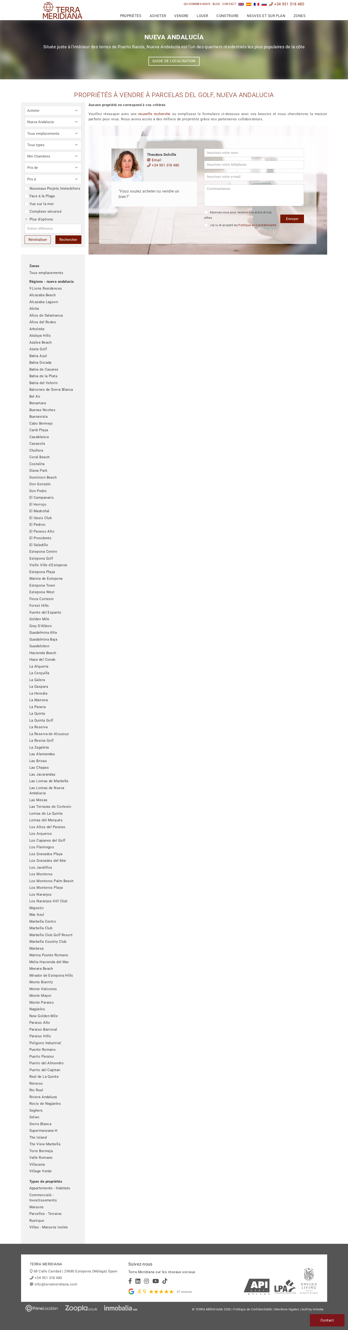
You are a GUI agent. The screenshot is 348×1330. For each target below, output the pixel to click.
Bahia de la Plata (43, 376)
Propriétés (131, 16)
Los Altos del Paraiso (47, 827)
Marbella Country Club (48, 941)
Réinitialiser (37, 240)
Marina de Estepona (46, 578)
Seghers (36, 1110)
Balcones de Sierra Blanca (51, 389)
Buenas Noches (42, 410)
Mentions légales (286, 1309)
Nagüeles (37, 1009)
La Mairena (38, 700)
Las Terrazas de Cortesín (50, 806)
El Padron (37, 524)
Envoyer (292, 219)
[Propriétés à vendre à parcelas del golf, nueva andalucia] (256, 4)
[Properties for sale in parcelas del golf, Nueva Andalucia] (241, 4)
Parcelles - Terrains (45, 1214)
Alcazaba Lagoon (43, 302)
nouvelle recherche (154, 114)
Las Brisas (38, 761)
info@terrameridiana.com (56, 1284)
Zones (299, 16)
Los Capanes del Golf (47, 840)
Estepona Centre (43, 551)
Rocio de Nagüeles (45, 1103)
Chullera (36, 450)
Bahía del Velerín (43, 383)
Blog (216, 4)
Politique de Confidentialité (257, 225)
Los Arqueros (40, 833)
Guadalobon (39, 646)
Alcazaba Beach (42, 295)
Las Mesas (38, 800)
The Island (38, 1137)
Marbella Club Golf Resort (51, 935)
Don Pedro (38, 491)
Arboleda (37, 329)
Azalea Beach (40, 342)
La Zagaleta (39, 747)
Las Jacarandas (42, 774)
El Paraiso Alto (42, 531)
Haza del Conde (42, 659)
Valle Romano (41, 1157)
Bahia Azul (38, 356)
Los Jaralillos (40, 867)
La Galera (37, 680)
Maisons (36, 1207)
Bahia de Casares (43, 369)
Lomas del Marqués (46, 820)
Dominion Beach (43, 477)
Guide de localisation (173, 61)
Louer (202, 16)
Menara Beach (41, 968)
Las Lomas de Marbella (48, 781)
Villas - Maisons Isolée (48, 1227)
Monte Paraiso (41, 1002)
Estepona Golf (41, 558)
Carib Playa (38, 430)
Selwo (34, 1117)
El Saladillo (38, 545)
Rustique (36, 1220)
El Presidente (40, 538)
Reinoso (36, 1083)
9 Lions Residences (45, 288)
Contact (229, 4)
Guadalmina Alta (43, 632)
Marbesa (36, 948)
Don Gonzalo (40, 484)
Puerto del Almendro (46, 1063)
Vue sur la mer (42, 204)
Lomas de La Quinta (46, 813)
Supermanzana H (43, 1130)
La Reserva (38, 727)
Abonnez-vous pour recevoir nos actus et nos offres (238, 215)
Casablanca (39, 437)
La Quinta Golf (41, 720)
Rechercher (68, 240)
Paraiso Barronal (43, 1029)
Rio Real (36, 1090)
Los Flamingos (41, 847)
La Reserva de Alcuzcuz (49, 734)
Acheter (158, 16)
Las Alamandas (42, 754)
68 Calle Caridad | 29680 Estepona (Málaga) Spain (75, 1271)
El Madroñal (39, 511)
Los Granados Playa (46, 854)
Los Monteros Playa (46, 887)
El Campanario (41, 497)
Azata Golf (38, 349)
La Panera (37, 707)
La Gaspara (38, 686)
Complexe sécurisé (46, 211)
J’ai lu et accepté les (242, 225)
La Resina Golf (41, 740)
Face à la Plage (42, 196)
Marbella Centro (42, 921)
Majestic (36, 908)
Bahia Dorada (40, 362)
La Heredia (38, 693)
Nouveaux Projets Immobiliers (55, 188)
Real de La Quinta (44, 1076)
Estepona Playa (42, 572)
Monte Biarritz (41, 982)
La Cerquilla (39, 673)
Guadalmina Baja (43, 639)
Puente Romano (42, 1049)
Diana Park (38, 470)
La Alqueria (39, 666)
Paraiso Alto (39, 1022)
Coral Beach (39, 457)
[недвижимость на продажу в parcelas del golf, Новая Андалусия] (264, 4)
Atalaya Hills (40, 335)
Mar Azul (36, 914)
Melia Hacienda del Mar (49, 962)
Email (156, 160)
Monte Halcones (43, 989)
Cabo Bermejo (41, 423)
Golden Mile (39, 619)
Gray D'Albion (40, 626)
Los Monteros (41, 874)
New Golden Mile (43, 1016)
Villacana (37, 1164)
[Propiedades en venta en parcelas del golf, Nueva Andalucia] (249, 4)
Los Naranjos (40, 894)
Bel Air (34, 396)
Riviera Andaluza (43, 1097)
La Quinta (37, 713)
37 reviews (184, 1292)
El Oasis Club (40, 518)
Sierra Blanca (40, 1124)
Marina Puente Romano (48, 955)
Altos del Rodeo (42, 322)
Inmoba (318, 1309)
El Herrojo (38, 504)
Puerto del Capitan (44, 1070)
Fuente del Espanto (45, 612)
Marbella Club (41, 928)
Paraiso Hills (40, 1036)
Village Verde (40, 1171)
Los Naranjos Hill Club (48, 901)
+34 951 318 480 (288, 4)
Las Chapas (39, 767)
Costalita (37, 464)
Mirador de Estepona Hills (51, 975)
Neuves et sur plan (266, 16)
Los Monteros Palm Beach (51, 881)
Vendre (181, 16)
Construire (227, 16)
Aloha (34, 308)
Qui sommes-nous (197, 4)
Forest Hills (39, 605)
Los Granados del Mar (47, 860)
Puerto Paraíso (41, 1056)
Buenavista (38, 416)
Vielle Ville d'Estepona (48, 565)
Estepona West (42, 592)
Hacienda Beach (42, 653)
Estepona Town (42, 585)
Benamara (37, 403)
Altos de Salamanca (46, 315)
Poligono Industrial (45, 1043)
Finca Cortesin (41, 599)
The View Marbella (45, 1144)
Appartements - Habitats (49, 1188)
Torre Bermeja (41, 1151)
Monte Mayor (40, 995)
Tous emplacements (46, 273)
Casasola (37, 443)
